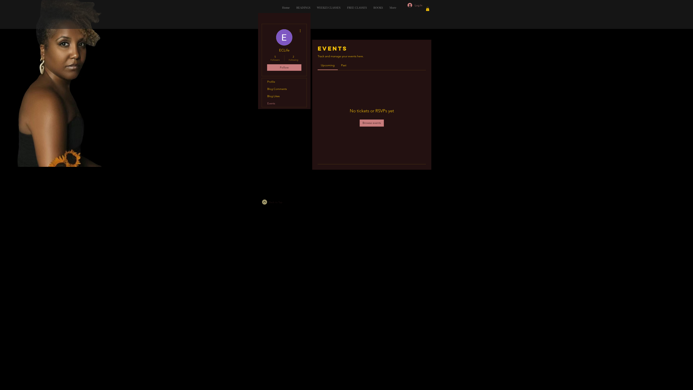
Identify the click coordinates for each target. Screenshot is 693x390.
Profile (271, 81)
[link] (328, 65)
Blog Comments (277, 89)
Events (271, 103)
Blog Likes (273, 96)
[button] (427, 9)
